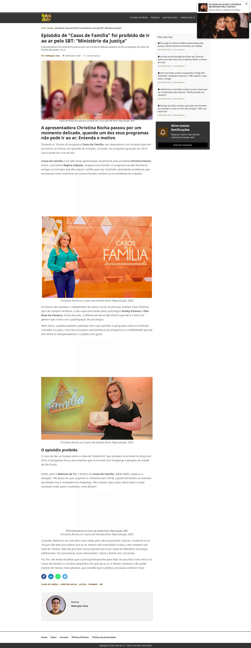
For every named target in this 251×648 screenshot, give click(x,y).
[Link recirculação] (202, 7)
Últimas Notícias (139, 17)
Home (44, 637)
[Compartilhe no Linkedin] (50, 576)
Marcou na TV (188, 17)
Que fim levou (170, 17)
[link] (56, 605)
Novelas (155, 17)
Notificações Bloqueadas (182, 145)
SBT (101, 584)
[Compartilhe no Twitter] (65, 576)
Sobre (53, 637)
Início (43, 28)
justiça (83, 584)
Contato (64, 637)
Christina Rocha (68, 584)
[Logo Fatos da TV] (46, 17)
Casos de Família (49, 584)
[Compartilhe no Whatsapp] (58, 576)
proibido (93, 584)
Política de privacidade (104, 637)
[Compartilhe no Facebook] (43, 576)
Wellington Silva (52, 55)
